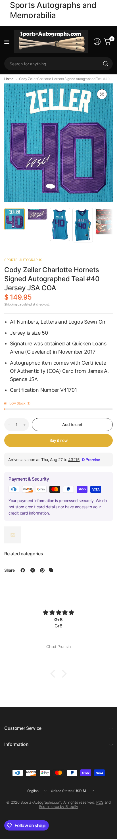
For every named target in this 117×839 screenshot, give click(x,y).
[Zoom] (102, 94)
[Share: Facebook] (22, 570)
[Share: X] (32, 570)
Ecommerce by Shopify (58, 806)
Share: (10, 570)
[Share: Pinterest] (42, 570)
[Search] (106, 63)
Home (8, 79)
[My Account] (97, 41)
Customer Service (22, 728)
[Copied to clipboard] (51, 570)
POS (99, 802)
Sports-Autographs (23, 260)
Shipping (10, 304)
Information (16, 744)
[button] (54, 673)
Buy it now (58, 440)
